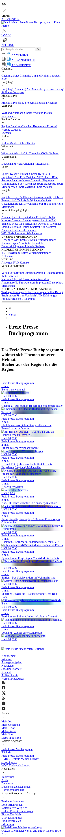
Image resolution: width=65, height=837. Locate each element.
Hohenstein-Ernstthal (45, 126)
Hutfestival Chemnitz (24, 230)
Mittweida (41, 102)
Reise (60, 203)
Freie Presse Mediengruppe (16, 749)
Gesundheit (8, 203)
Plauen (48, 112)
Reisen (14, 276)
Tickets (5, 276)
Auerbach (18, 112)
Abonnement (8, 655)
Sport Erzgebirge (47, 183)
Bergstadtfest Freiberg (33, 217)
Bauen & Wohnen (25, 203)
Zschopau (18, 92)
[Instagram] (32, 683)
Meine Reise (8, 731)
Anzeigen (7, 262)
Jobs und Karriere (11, 668)
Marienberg (39, 89)
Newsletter (38, 243)
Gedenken (7, 239)
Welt (19, 163)
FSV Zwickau (28, 177)
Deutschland (8, 163)
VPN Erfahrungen (46, 295)
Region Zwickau (11, 126)
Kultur (5, 143)
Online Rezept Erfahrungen (17, 811)
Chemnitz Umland (30, 75)
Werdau (6, 129)
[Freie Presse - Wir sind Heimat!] (22, 648)
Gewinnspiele (22, 239)
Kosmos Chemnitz (12, 220)
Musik (14, 143)
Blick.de (6, 752)
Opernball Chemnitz (49, 223)
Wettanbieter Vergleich (14, 807)
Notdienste (7, 256)
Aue (29, 89)
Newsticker (25, 243)
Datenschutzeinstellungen (16, 786)
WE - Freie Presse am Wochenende (21, 233)
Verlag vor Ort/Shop (13, 272)
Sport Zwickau (44, 186)
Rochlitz (52, 102)
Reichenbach (8, 116)
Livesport (14, 173)
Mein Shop (7, 734)
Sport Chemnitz (27, 183)
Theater (31, 143)
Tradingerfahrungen (13, 292)
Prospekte (43, 279)
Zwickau (16, 129)
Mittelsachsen (9, 102)
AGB (4, 780)
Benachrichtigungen (13, 246)
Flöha (21, 102)
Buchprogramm (55, 272)
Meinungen (7, 206)
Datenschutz (56, 282)
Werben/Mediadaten (12, 678)
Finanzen (38, 197)
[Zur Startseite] (32, 25)
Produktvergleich (11, 298)
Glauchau (27, 126)
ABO (10, 19)
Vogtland (6, 112)
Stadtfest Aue (38, 226)
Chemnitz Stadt (10, 75)
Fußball (24, 173)
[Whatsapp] (32, 703)
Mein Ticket (8, 727)
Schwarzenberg (55, 89)
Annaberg (20, 89)
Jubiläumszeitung (35, 272)
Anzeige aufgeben (11, 662)
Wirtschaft (7, 153)
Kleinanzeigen (10, 243)
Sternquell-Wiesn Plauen (15, 226)
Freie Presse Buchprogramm (17, 755)
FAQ (16, 262)
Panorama (28, 163)
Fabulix (50, 217)
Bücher (22, 143)
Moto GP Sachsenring (25, 223)
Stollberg (6, 92)
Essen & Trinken (22, 197)
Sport (4, 173)
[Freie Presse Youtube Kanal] (32, 709)
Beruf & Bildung (46, 203)
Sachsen (6, 132)
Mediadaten (8, 285)
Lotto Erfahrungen (36, 292)
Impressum (42, 282)
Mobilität (46, 200)
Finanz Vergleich (26, 295)
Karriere (6, 279)
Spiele (34, 239)
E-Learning (28, 298)
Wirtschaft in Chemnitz (27, 153)
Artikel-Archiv (9, 675)
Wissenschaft (41, 163)
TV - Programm (10, 252)
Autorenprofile (10, 282)
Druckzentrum (27, 282)
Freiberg (30, 102)
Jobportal (17, 279)
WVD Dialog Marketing (15, 765)
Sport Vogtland (27, 186)
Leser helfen (30, 279)
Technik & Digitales (29, 200)
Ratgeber (6, 197)
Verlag (12, 314)
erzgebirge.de (9, 762)
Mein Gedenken (10, 724)
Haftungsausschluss (12, 789)
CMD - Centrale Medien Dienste (20, 758)
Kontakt (24, 262)
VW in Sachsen (49, 153)
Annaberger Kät (11, 217)
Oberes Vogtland (34, 112)
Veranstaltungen (47, 239)
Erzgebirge (7, 89)
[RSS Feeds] (32, 698)
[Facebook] (32, 688)
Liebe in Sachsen (35, 246)
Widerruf (6, 659)
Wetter (24, 252)
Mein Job (6, 721)
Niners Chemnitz (32, 180)
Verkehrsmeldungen (40, 252)
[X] (32, 693)
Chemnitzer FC (38, 173)
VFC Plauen (44, 177)
